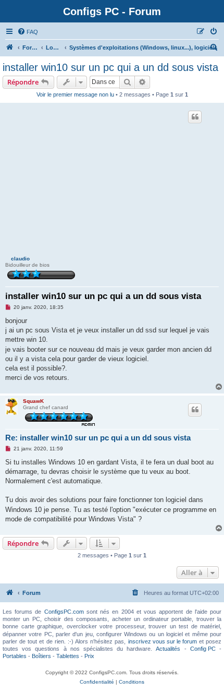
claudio (20, 258)
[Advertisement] (112, 180)
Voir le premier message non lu (75, 94)
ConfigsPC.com (64, 612)
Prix (89, 656)
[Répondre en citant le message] (195, 117)
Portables (15, 656)
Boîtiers (41, 656)
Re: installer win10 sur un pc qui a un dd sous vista (98, 437)
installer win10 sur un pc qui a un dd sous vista (110, 67)
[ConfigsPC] (10, 47)
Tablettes (67, 656)
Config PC (203, 649)
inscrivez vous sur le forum (162, 641)
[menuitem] (27, 32)
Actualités (168, 649)
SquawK (33, 401)
